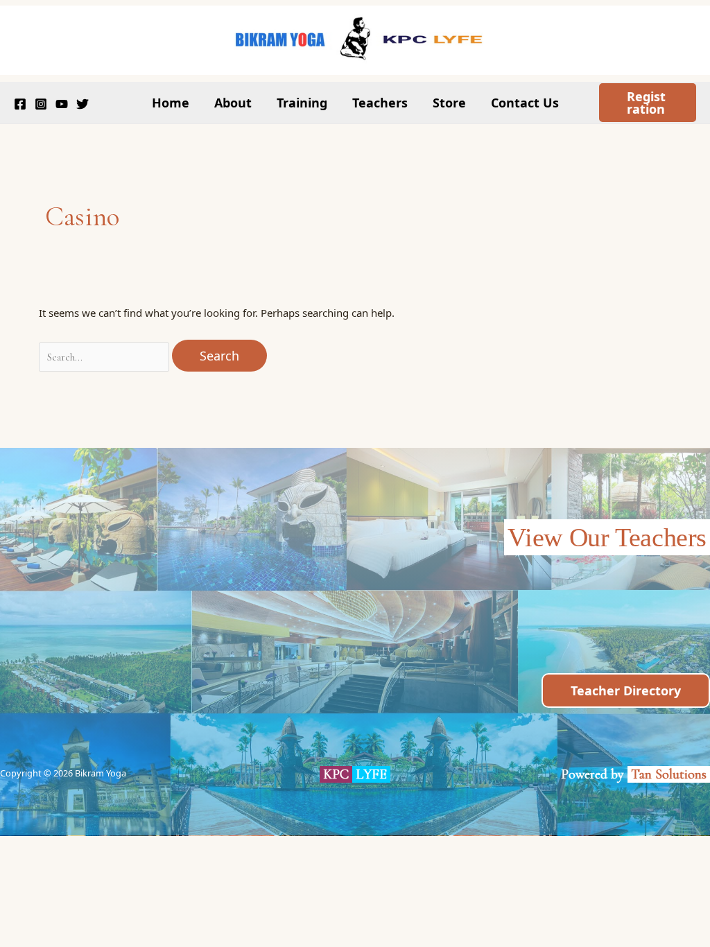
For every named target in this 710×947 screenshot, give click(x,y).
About (233, 102)
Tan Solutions (670, 774)
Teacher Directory (626, 690)
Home (170, 102)
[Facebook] (20, 104)
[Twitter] (82, 104)
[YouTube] (61, 104)
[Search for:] (105, 356)
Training (302, 102)
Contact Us (525, 102)
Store (449, 102)
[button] (648, 102)
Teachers (380, 102)
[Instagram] (41, 104)
